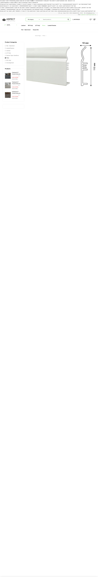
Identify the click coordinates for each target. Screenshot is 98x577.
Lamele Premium (10, 48)
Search (68, 19)
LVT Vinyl (8, 53)
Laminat (8, 50)
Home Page (38, 35)
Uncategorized (10, 62)
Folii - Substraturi (10, 45)
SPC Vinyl (8, 60)
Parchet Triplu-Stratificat (12, 55)
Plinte (44, 35)
